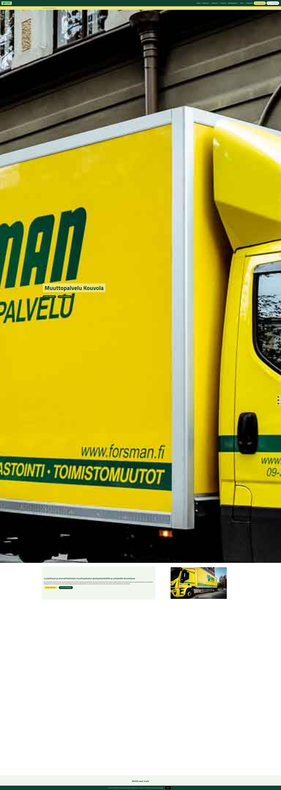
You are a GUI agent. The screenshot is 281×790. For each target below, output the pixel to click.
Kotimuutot (215, 3)
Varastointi (223, 3)
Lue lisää (161, 787)
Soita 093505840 (273, 3)
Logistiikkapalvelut (232, 3)
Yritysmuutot (205, 3)
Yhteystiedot (249, 3)
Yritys (241, 3)
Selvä (167, 788)
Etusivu (199, 3)
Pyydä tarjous (260, 3)
